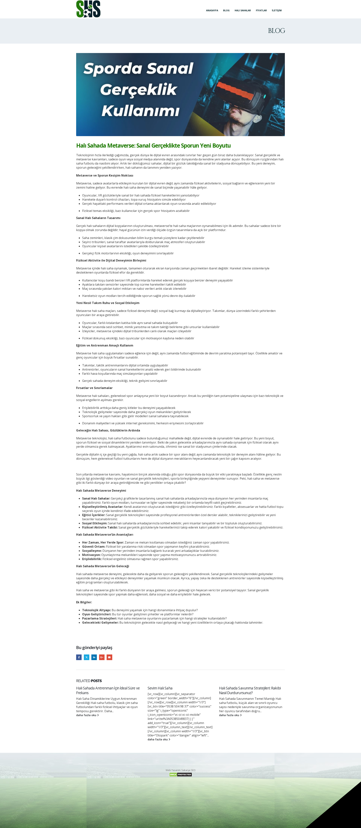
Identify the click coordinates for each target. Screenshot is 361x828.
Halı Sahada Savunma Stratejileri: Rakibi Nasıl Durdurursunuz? (178, 690)
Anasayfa (212, 10)
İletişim (277, 10)
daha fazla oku (86, 739)
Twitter (86, 657)
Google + (102, 657)
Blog (226, 10)
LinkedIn (94, 657)
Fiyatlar (261, 10)
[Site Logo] (88, 9)
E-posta (109, 657)
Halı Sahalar (243, 10)
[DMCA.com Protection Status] (180, 774)
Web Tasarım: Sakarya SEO (181, 770)
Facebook (79, 657)
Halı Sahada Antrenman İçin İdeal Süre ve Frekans (251, 690)
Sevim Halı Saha (88, 688)
